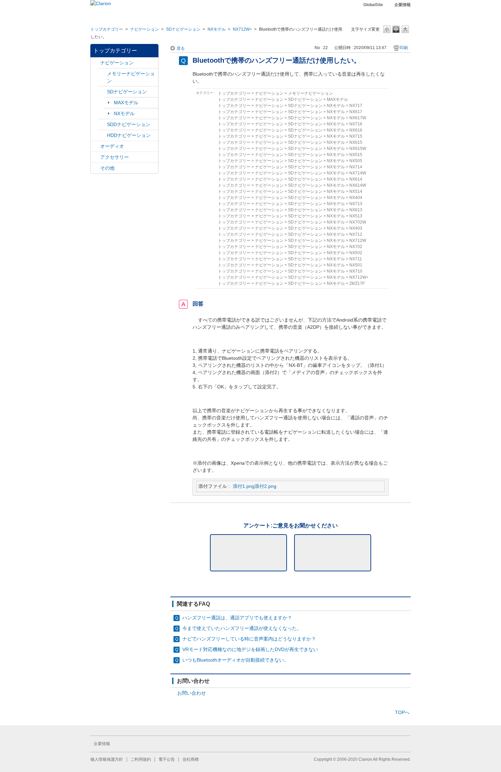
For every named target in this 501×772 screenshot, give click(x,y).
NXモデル (217, 29)
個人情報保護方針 (106, 759)
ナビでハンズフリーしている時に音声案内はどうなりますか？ (249, 639)
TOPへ (402, 712)
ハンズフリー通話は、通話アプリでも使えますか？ (237, 617)
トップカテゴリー (106, 29)
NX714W (357, 173)
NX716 (355, 124)
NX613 (355, 209)
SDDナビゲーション (128, 124)
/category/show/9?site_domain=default (102, 124)
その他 (107, 168)
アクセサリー (114, 157)
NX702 (355, 246)
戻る (181, 48)
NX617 (355, 111)
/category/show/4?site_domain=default (95, 146)
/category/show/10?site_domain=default (95, 157)
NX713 (355, 203)
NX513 (355, 216)
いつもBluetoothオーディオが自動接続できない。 (235, 660)
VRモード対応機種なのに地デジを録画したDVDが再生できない (250, 649)
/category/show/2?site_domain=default (95, 62)
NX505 (355, 160)
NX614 (355, 179)
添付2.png (265, 486)
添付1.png (244, 486)
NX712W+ (242, 29)
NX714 (355, 167)
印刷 (404, 47)
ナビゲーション (144, 29)
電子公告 (166, 759)
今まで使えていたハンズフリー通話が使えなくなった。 (242, 628)
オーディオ (112, 146)
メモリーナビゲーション (131, 77)
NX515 (355, 154)
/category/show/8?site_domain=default (102, 135)
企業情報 (402, 4)
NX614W (357, 185)
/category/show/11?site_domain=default (95, 168)
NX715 (355, 136)
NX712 (355, 234)
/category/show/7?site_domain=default (102, 73)
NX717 (355, 105)
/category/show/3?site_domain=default (102, 91)
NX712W (357, 240)
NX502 (355, 252)
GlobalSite (373, 4)
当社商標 (190, 759)
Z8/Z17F (357, 283)
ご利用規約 (141, 759)
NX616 (355, 130)
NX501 (355, 265)
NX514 (355, 191)
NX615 (355, 142)
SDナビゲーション (183, 29)
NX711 (355, 259)
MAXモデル (126, 102)
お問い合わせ (191, 693)
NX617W (357, 117)
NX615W (357, 148)
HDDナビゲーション (129, 135)
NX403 (355, 228)
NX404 (355, 197)
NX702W (357, 222)
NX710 (355, 271)
